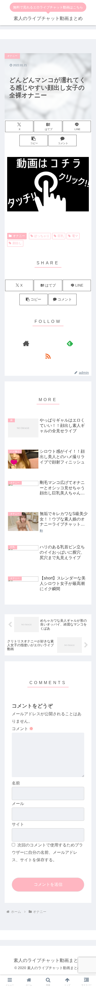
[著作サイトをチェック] (26, 343)
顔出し (17, 243)
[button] (33, 140)
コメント (22, 728)
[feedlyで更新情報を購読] (69, 343)
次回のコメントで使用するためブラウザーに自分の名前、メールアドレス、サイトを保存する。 (47, 852)
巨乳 (61, 236)
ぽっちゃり (41, 236)
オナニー (19, 236)
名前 (16, 783)
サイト (18, 824)
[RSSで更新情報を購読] (48, 356)
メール (18, 803)
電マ (75, 236)
